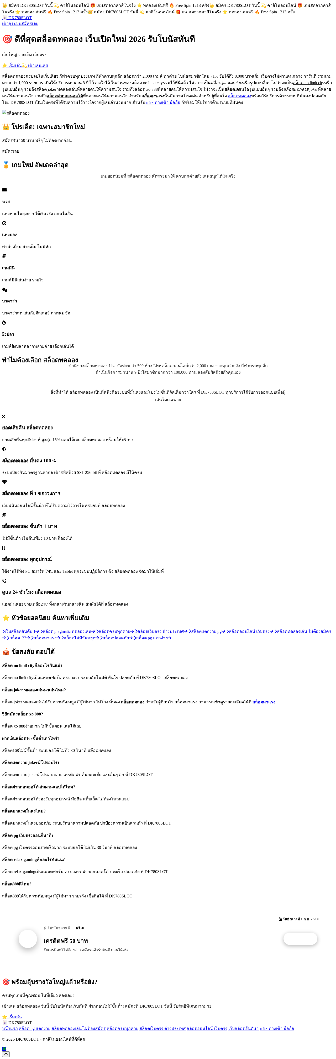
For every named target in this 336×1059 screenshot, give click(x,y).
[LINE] (4, 1049)
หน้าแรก (10, 1028)
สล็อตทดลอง (239, 96)
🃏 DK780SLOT (17, 17)
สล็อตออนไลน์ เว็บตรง (207, 1028)
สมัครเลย (29, 23)
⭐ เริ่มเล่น (12, 65)
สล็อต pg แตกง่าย (34, 1028)
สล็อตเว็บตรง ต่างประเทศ (162, 1028)
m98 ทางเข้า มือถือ (163, 102)
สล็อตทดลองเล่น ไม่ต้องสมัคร (78, 1028)
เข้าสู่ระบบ (11, 23)
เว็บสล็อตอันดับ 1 (243, 1028)
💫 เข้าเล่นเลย (35, 65)
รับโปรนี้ (303, 939)
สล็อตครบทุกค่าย (122, 1028)
